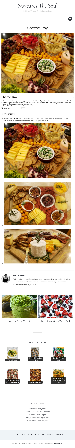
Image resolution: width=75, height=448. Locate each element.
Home (13, 435)
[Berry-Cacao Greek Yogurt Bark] (19, 306)
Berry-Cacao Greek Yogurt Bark (19, 321)
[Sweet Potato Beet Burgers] (55, 306)
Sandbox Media (58, 444)
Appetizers (21, 435)
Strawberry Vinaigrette (37, 409)
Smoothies (60, 435)
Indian (30, 435)
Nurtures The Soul (37, 5)
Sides (43, 435)
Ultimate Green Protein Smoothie (37, 412)
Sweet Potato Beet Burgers (56, 321)
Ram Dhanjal (19, 275)
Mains (36, 435)
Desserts (50, 435)
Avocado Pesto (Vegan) (37, 415)
